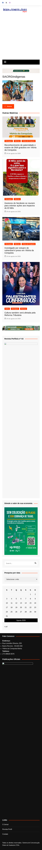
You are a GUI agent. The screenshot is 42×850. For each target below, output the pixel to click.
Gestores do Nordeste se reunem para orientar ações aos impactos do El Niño (19, 205)
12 (16, 603)
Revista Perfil (7, 829)
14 (26, 603)
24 (7, 612)
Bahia (7, 309)
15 (30, 603)
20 (21, 607)
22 (30, 607)
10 (7, 603)
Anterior (9, 106)
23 (35, 607)
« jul (5, 626)
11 (11, 603)
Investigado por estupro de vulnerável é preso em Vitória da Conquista (19, 250)
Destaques (9, 141)
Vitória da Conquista (29, 141)
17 (7, 607)
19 (16, 607)
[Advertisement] (21, 37)
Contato (5, 834)
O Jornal (5, 824)
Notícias (17, 141)
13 (21, 603)
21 (26, 607)
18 (11, 607)
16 (35, 603)
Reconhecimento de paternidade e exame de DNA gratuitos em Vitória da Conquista (20, 147)
